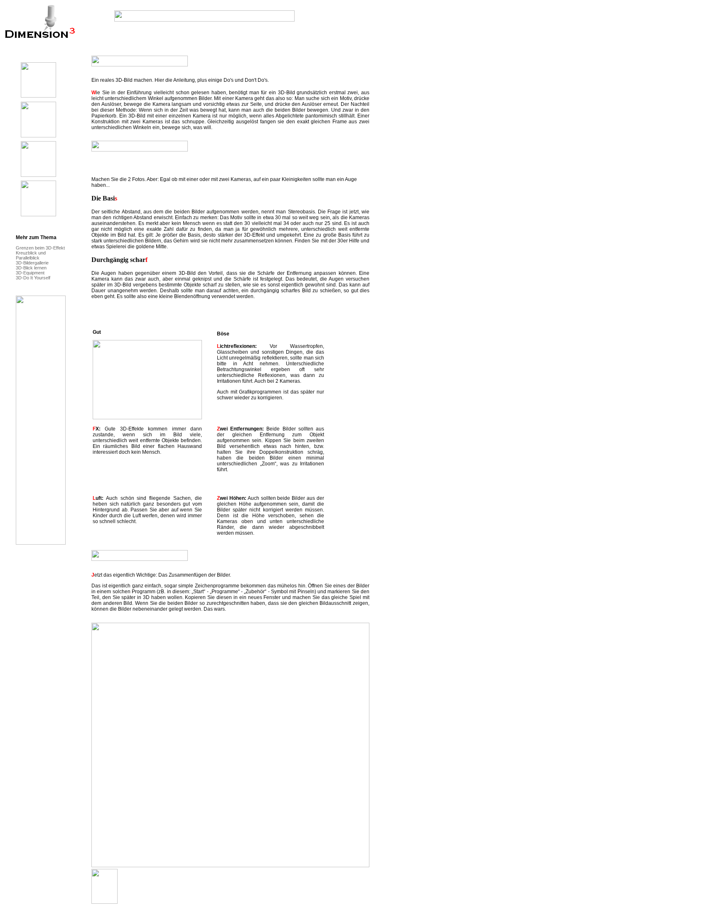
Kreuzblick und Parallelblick (31, 255)
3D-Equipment (30, 272)
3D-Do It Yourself (33, 277)
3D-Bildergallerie (32, 262)
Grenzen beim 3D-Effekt (40, 247)
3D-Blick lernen (31, 267)
